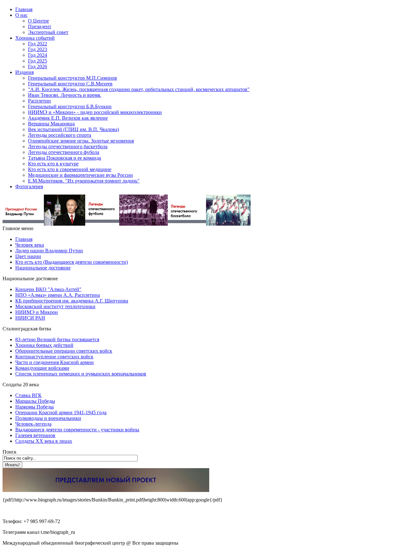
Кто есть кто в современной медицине (69, 169)
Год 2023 (37, 49)
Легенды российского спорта (59, 135)
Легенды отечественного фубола (63, 152)
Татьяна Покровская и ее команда (64, 158)
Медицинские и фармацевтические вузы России (80, 175)
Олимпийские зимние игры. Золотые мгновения (81, 140)
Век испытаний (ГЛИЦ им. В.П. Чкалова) (73, 129)
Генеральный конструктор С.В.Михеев (70, 83)
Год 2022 (37, 43)
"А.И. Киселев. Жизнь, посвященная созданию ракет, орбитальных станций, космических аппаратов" (139, 89)
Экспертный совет (48, 32)
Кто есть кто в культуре (53, 163)
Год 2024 (37, 55)
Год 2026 (37, 66)
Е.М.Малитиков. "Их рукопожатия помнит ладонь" (84, 180)
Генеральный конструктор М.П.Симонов (72, 78)
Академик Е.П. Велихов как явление (68, 118)
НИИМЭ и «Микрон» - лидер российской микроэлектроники (95, 112)
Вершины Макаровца (51, 123)
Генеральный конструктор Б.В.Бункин (70, 106)
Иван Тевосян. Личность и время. (64, 95)
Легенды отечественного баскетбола (67, 146)
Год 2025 (37, 60)
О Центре (38, 20)
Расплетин (39, 100)
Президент (39, 26)
